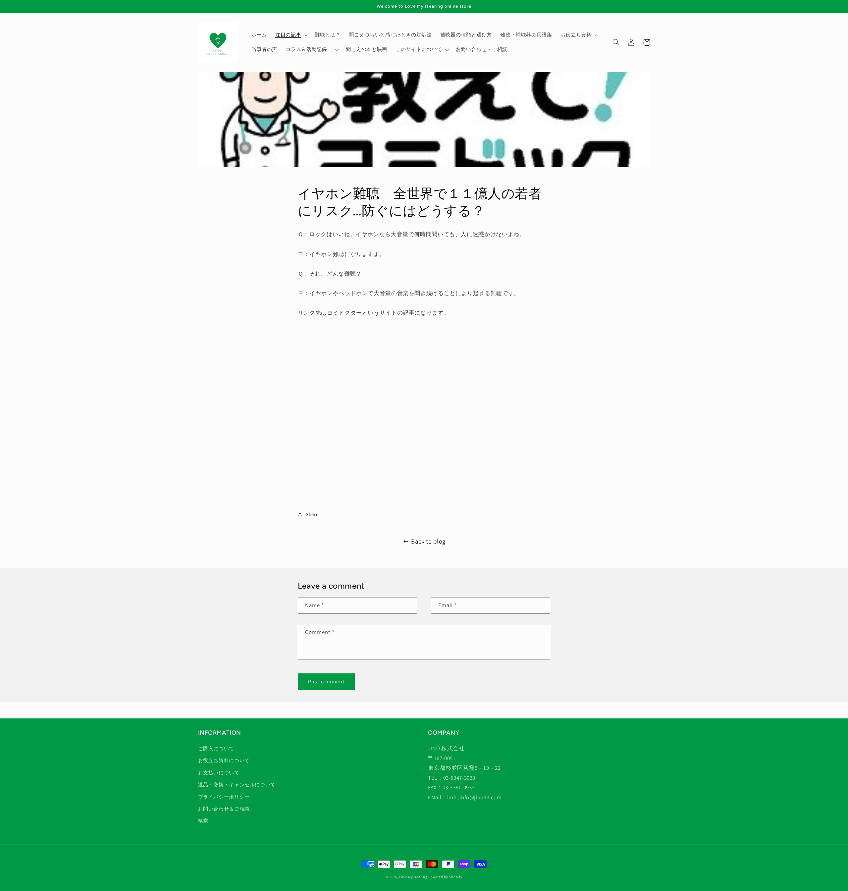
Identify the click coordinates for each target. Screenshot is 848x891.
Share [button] (312, 514)
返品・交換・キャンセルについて (237, 784)
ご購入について (216, 748)
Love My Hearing (413, 876)
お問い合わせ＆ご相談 (224, 809)
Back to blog (428, 541)
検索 (203, 820)
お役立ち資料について (224, 760)
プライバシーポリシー (224, 797)
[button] (290, 35)
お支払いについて (218, 772)
